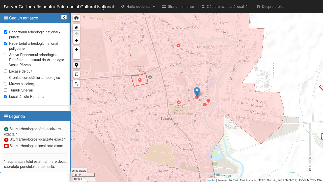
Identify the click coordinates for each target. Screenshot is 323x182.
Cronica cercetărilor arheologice (34, 77)
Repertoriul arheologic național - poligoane (34, 46)
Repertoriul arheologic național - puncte (34, 34)
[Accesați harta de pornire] (76, 27)
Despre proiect (272, 6)
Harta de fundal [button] (138, 6)
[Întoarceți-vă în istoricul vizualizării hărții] (76, 40)
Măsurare (76, 74)
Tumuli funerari (21, 90)
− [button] (76, 56)
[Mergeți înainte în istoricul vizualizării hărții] (76, 34)
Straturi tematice (180, 6)
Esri (235, 180)
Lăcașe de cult (20, 71)
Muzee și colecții (22, 83)
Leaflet (211, 180)
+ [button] (76, 49)
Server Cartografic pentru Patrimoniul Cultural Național (59, 6)
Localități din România (26, 96)
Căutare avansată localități (227, 6)
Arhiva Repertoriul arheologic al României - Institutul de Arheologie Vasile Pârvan (36, 59)
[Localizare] (76, 65)
